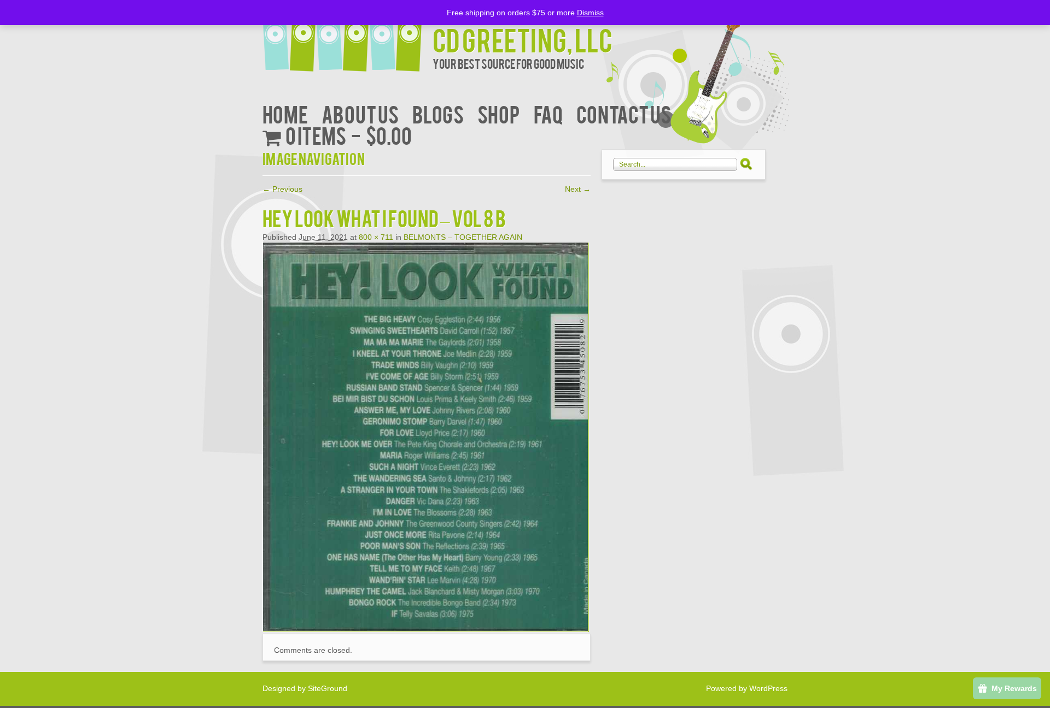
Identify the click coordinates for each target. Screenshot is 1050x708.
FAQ (548, 113)
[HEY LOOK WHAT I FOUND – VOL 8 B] (425, 628)
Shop (498, 113)
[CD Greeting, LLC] (347, 37)
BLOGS (438, 113)
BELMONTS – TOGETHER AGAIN (463, 237)
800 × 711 (376, 237)
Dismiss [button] (590, 12)
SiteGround (327, 688)
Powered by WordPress (747, 688)
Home (285, 113)
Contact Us (623, 113)
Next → (578, 189)
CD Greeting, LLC (522, 39)
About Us (360, 113)
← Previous (282, 189)
